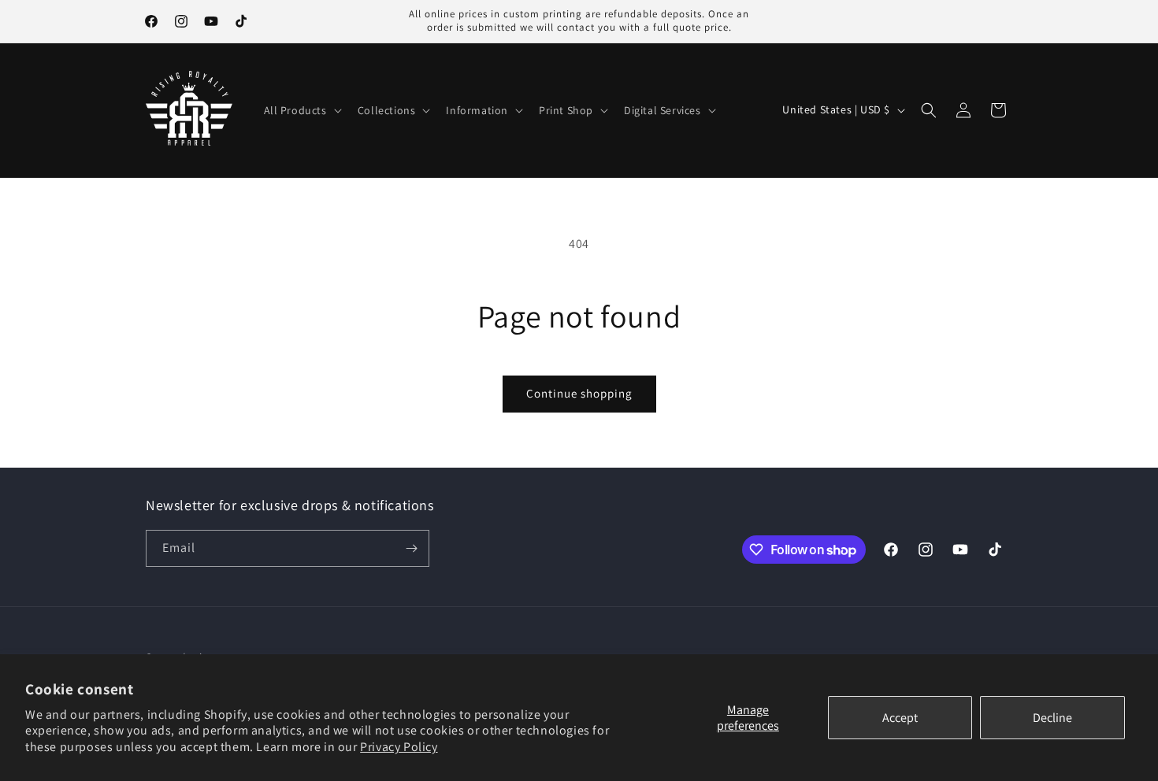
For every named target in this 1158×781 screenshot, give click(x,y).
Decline (1052, 717)
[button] (301, 110)
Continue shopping (579, 393)
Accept (900, 717)
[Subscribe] (411, 548)
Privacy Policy (398, 746)
